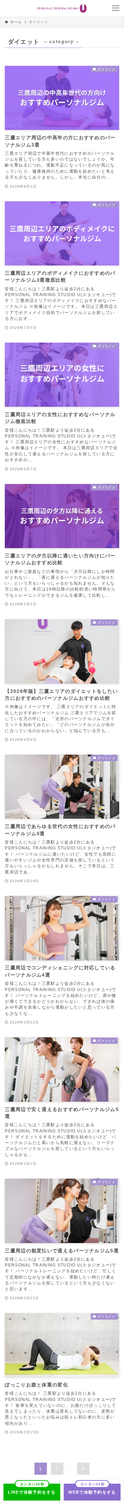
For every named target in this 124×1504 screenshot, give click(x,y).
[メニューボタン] (115, 8)
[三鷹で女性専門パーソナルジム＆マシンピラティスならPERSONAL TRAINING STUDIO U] (62, 8)
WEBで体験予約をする (92, 1492)
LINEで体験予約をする (32, 1492)
